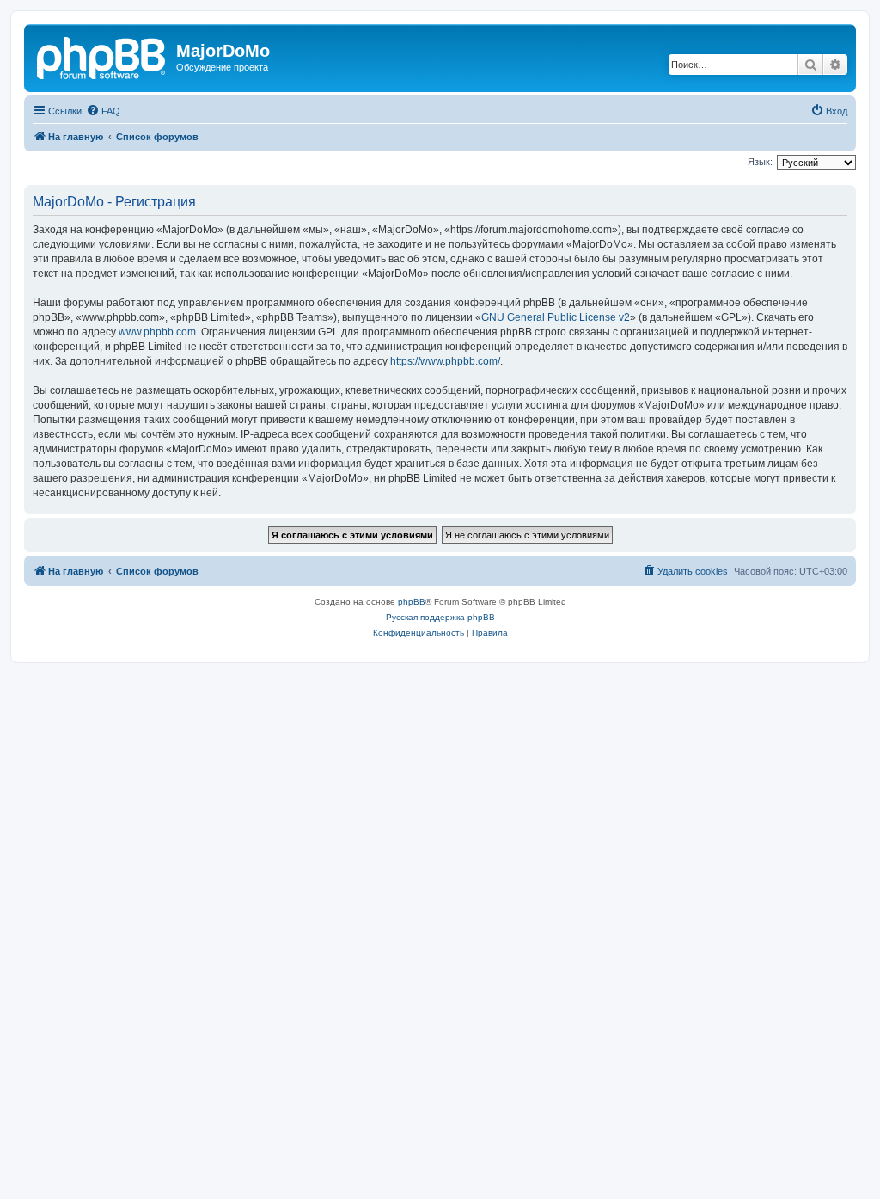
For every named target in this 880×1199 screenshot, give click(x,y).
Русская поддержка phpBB (440, 617)
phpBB (411, 601)
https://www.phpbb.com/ (445, 361)
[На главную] (102, 55)
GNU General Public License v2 (555, 317)
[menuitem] (103, 111)
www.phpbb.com (157, 332)
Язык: (760, 162)
